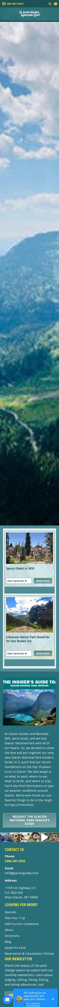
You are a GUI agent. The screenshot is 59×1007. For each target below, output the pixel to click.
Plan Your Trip (15, 918)
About (9, 930)
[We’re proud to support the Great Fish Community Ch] (5, 837)
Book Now (42, 580)
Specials (10, 912)
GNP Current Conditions (22, 924)
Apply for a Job (15, 948)
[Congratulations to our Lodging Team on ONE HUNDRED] (34, 837)
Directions (12, 936)
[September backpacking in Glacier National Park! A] (44, 837)
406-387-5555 (15, 3)
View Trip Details (15, 580)
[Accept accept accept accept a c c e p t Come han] (25, 837)
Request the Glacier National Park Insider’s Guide (29, 820)
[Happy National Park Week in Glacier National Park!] (15, 837)
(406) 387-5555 (15, 861)
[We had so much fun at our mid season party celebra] (54, 837)
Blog (8, 942)
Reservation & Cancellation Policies (29, 953)
